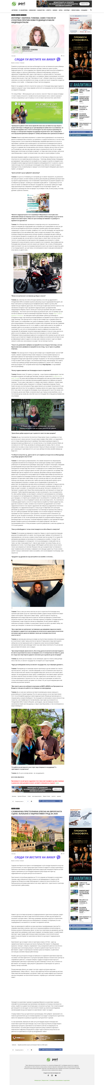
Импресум (37, 1080)
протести (54, 796)
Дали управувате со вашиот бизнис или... (85, 125)
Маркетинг (45, 1080)
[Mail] (55, 1075)
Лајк (60, 801)
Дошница (14, 796)
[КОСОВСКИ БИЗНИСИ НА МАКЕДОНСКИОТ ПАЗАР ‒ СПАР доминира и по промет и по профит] (74, 116)
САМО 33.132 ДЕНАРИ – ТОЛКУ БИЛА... (84, 91)
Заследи (89, 135)
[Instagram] (52, 1075)
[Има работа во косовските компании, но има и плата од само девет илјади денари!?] (74, 108)
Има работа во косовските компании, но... (83, 108)
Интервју (18, 15)
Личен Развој (23, 15)
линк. (57, 783)
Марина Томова (46, 796)
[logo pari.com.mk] (23, 3)
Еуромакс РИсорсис (22, 796)
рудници (59, 796)
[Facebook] (27, 801)
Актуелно (13, 15)
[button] (91, 10)
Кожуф (29, 796)
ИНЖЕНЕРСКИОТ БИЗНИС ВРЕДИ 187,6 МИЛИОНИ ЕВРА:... (84, 99)
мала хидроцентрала (36, 796)
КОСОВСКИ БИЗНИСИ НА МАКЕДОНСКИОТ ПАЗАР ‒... (84, 116)
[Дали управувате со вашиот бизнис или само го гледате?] (74, 125)
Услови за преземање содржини (60, 1080)
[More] (31, 801)
